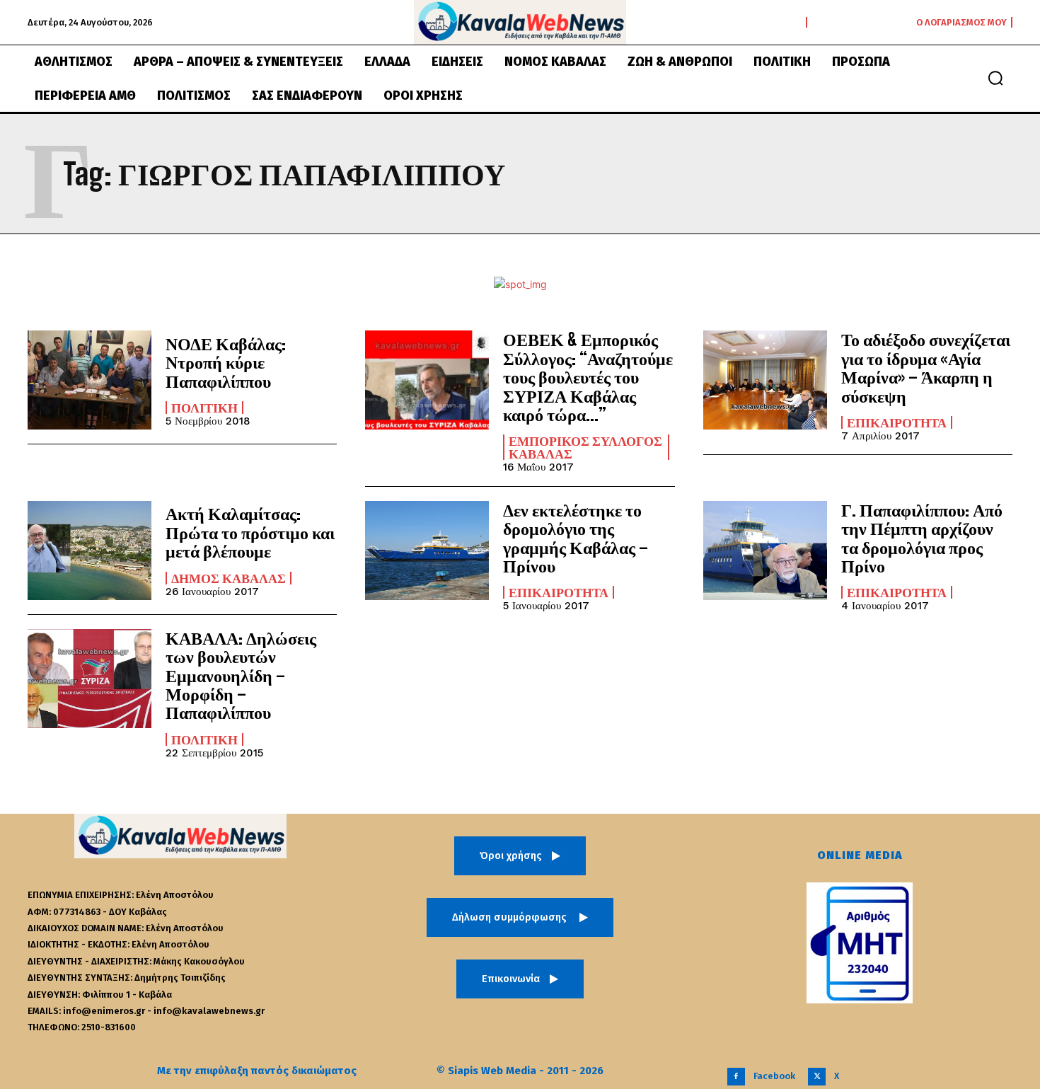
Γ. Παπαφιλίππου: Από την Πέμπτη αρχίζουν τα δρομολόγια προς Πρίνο (922, 538)
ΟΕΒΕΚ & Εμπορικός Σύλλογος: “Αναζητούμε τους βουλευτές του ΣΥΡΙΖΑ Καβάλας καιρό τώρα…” (588, 377)
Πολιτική (204, 407)
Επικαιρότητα (897, 422)
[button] (995, 78)
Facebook (774, 1076)
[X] (817, 1076)
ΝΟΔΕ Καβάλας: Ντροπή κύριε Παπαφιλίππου (226, 362)
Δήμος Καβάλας (228, 578)
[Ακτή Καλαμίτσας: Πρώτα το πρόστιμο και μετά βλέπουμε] (89, 550)
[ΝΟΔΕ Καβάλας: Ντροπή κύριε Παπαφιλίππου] (89, 380)
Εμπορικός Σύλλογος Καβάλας (585, 447)
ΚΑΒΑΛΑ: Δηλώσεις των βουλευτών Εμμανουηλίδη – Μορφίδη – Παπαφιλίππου (241, 675)
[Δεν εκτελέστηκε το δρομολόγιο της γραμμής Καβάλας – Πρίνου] (427, 550)
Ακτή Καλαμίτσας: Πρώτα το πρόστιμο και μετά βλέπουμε (250, 532)
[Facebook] (736, 1076)
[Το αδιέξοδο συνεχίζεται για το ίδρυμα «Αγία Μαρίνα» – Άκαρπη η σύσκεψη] (765, 380)
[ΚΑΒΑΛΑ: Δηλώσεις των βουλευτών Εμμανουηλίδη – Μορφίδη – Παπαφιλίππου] (89, 678)
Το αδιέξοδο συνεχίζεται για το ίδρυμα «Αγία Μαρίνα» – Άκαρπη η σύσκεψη (925, 367)
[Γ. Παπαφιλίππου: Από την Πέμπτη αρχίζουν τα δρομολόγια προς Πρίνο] (765, 550)
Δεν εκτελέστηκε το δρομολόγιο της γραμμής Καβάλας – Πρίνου (575, 538)
